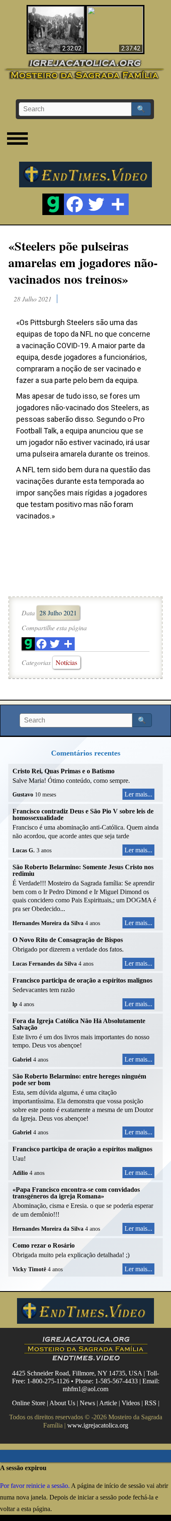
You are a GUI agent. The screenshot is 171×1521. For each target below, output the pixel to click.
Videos (131, 1402)
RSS (150, 1402)
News (87, 1402)
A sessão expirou (23, 1467)
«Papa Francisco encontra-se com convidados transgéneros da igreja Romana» (76, 1193)
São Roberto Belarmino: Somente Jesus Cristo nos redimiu (83, 870)
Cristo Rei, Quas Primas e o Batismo (63, 771)
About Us (62, 1402)
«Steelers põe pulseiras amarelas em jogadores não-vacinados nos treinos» (83, 262)
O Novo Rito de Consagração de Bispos (67, 939)
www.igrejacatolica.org (97, 1424)
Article (108, 1402)
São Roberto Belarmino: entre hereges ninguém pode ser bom (79, 1079)
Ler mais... (138, 794)
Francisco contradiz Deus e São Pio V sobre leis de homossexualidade (83, 814)
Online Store (28, 1402)
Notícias (66, 662)
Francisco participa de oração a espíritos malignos (82, 980)
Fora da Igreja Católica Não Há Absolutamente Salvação (78, 1024)
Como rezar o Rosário (43, 1245)
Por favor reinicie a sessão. (35, 1485)
